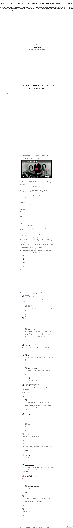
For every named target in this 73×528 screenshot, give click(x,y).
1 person (30, 312)
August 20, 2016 (21, 85)
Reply (23, 303)
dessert (44, 85)
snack (54, 85)
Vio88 (28, 10)
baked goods (28, 85)
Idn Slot (1, 7)
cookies (41, 85)
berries (37, 85)
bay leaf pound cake (12, 281)
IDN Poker (34, 85)
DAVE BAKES (36, 47)
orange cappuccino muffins (59, 281)
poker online (36, 2)
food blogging (49, 85)
